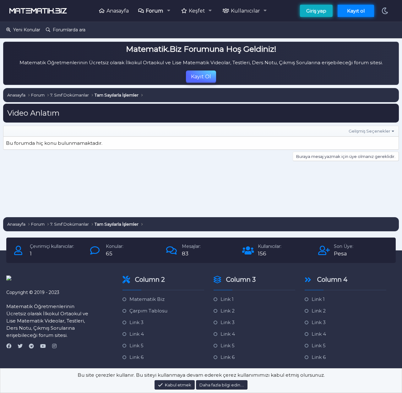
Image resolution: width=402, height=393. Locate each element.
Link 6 (136, 357)
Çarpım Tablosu (148, 311)
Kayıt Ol (201, 77)
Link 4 (136, 334)
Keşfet (197, 11)
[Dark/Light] (385, 10)
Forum (154, 11)
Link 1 (227, 299)
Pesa (340, 253)
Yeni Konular (26, 30)
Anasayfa (117, 11)
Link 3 (136, 322)
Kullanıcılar (245, 11)
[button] (170, 11)
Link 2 (227, 311)
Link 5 (136, 345)
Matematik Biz (147, 299)
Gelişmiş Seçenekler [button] (369, 131)
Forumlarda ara (69, 30)
